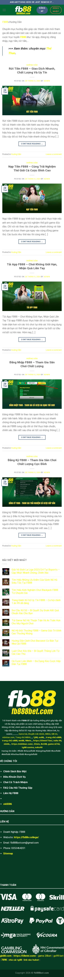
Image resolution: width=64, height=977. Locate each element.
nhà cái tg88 (15, 960)
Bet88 (44, 744)
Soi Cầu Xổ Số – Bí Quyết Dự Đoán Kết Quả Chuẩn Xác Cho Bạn (35, 612)
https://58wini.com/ (25, 955)
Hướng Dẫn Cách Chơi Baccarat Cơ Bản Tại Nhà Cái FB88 (35, 642)
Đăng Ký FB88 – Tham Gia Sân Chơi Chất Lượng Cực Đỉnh (32, 462)
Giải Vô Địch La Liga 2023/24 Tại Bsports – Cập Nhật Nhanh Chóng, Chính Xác (36, 571)
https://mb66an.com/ (22, 744)
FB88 (5, 22)
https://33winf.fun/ (42, 740)
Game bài (23, 734)
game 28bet (44, 955)
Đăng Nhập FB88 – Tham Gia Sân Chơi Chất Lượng (32, 364)
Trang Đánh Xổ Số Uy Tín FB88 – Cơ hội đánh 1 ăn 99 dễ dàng (36, 602)
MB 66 (54, 734)
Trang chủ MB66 (23, 737)
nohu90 (38, 747)
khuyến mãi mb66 (36, 734)
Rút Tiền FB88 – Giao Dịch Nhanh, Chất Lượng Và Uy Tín (32, 70)
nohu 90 (57, 740)
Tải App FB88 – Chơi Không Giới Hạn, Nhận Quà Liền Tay (32, 266)
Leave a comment (54, 154)
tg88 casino (28, 747)
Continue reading (32, 144)
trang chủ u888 (53, 737)
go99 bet (58, 955)
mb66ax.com (8, 737)
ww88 (21, 740)
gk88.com (5, 955)
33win (37, 744)
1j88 (35, 737)
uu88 (41, 737)
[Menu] (4, 10)
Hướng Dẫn (32, 65)
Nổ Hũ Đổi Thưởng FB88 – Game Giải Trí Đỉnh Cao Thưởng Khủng (36, 632)
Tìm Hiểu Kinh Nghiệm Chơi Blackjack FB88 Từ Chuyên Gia (35, 591)
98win (28, 740)
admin (47, 81)
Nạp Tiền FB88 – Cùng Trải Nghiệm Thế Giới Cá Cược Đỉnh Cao (32, 168)
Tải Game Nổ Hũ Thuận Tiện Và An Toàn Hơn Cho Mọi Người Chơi (36, 622)
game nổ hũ (54, 744)
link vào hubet (31, 960)
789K (4, 959)
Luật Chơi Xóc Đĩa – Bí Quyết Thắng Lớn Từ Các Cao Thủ (35, 652)
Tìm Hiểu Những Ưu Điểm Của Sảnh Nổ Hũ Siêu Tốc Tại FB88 (34, 581)
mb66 (6, 744)
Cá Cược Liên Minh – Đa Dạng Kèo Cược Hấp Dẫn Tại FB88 (36, 663)
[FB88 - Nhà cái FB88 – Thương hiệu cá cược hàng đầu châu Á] (23, 10)
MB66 (48, 734)
